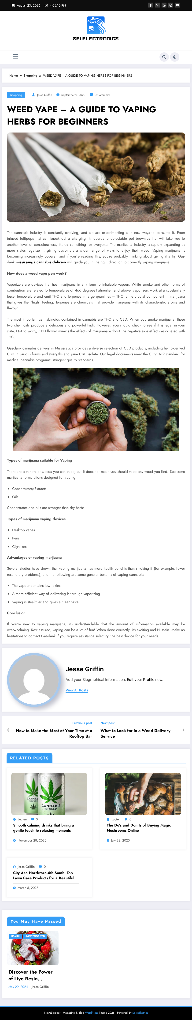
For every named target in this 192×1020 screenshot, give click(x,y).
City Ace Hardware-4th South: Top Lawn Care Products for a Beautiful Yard (43, 875)
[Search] (164, 57)
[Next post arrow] (183, 730)
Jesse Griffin (44, 95)
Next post (107, 723)
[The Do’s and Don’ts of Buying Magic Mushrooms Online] (143, 793)
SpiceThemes (140, 1013)
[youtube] (177, 5)
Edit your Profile (140, 679)
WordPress (91, 1013)
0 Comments (102, 95)
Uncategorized (35, 936)
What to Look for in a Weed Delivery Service (135, 733)
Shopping (16, 95)
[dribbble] (164, 5)
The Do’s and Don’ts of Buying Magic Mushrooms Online (139, 828)
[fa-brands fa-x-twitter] (157, 5)
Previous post (82, 723)
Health (15, 936)
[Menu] (15, 57)
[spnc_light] (174, 57)
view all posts (77, 690)
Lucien (22, 819)
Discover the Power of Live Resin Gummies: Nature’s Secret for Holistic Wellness (30, 975)
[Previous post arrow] (8, 730)
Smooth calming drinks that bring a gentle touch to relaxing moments (43, 828)
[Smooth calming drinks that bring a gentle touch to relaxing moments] (49, 793)
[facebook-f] (150, 5)
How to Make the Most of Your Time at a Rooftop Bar (54, 733)
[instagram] (170, 5)
